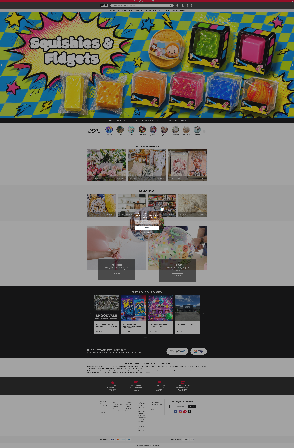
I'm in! (147, 228)
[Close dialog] (162, 209)
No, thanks (147, 233)
